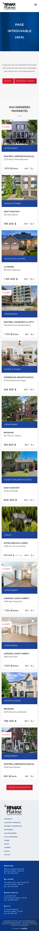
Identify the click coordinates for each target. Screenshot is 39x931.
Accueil (8, 81)
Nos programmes (10, 833)
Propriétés (8, 819)
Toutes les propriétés (19, 787)
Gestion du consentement (19, 925)
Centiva (23, 928)
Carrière (7, 847)
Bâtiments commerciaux (13, 826)
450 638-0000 (12, 900)
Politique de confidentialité (11, 923)
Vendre (6, 840)
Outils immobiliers (11, 837)
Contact (7, 854)
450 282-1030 (12, 913)
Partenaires (8, 829)
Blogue (7, 851)
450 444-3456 (12, 886)
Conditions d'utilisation (29, 923)
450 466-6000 (12, 873)
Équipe (6, 844)
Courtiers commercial (12, 822)
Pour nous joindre (25, 81)
